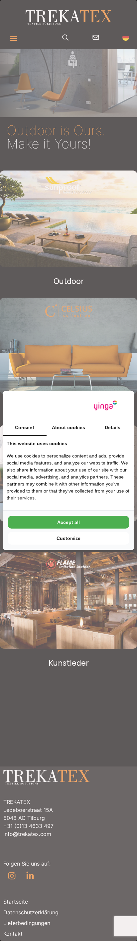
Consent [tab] (24, 427)
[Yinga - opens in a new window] (105, 405)
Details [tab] (112, 427)
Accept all (68, 522)
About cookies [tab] (68, 427)
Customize (68, 538)
